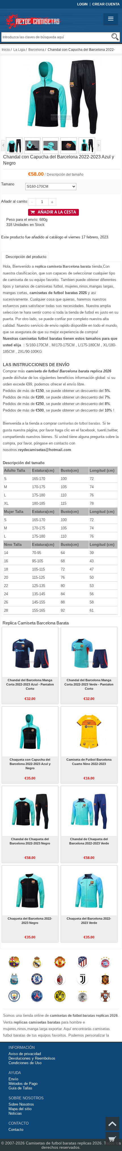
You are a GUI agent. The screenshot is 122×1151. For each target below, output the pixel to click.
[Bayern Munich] (105, 963)
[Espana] (105, 980)
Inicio (6, 50)
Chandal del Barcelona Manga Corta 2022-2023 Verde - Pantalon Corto (88, 684)
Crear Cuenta (106, 4)
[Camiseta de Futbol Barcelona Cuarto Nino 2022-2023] (89, 731)
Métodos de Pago (23, 1083)
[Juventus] (82, 980)
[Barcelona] (14, 963)
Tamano (7, 184)
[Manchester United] (60, 963)
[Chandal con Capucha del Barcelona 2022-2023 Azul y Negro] (14, 140)
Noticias (15, 1113)
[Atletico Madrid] (82, 963)
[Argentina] (14, 980)
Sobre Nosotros (21, 1104)
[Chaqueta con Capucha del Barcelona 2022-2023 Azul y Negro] (30, 731)
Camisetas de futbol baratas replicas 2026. (65, 1143)
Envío (13, 1079)
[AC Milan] (60, 980)
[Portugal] (105, 997)
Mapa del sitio (20, 1109)
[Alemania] (82, 997)
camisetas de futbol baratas (79, 423)
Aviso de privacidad (25, 1054)
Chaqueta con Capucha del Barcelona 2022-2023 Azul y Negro (30, 764)
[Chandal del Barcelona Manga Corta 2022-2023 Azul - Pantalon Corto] (30, 652)
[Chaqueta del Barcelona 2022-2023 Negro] (30, 890)
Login (82, 4)
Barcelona (36, 50)
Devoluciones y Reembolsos (32, 1058)
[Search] (115, 36)
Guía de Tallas (20, 1088)
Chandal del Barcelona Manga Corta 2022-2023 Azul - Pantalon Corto (30, 684)
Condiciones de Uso (25, 1063)
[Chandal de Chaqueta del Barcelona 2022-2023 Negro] (30, 811)
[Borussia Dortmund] (60, 997)
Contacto (16, 1129)
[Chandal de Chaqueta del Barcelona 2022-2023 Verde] (89, 811)
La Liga (19, 50)
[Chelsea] (37, 980)
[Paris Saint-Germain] (37, 997)
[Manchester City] (14, 997)
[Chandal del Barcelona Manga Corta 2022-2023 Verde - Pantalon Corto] (89, 652)
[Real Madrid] (37, 963)
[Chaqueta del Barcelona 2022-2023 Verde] (89, 890)
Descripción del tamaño (65, 175)
